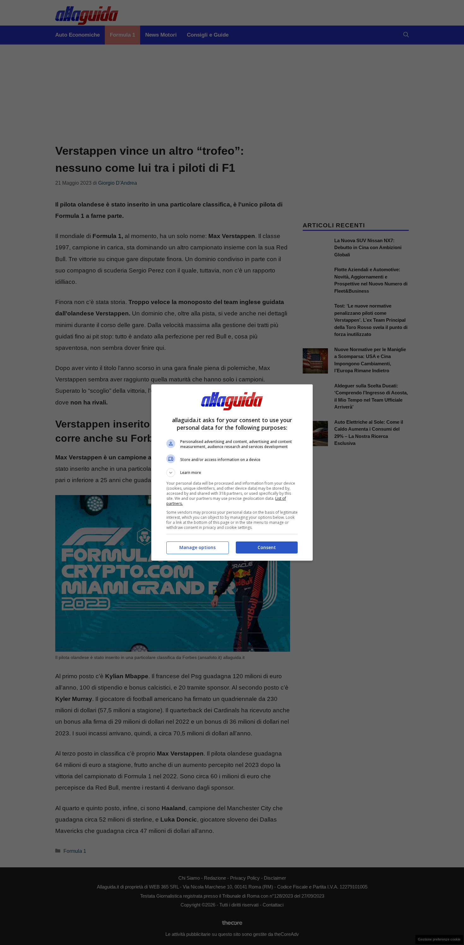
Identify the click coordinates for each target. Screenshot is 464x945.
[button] (232, 472)
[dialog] (232, 472)
